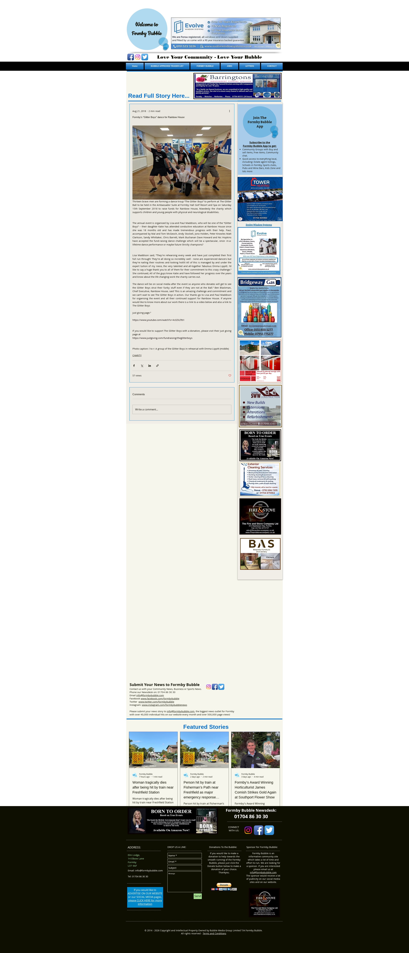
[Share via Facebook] (133, 365)
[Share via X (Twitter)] (141, 365)
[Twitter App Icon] (144, 57)
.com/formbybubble (168, 698)
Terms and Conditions (214, 933)
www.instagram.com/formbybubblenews (164, 704)
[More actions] (229, 111)
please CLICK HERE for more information (145, 902)
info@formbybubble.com (150, 695)
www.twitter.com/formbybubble (156, 701)
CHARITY (137, 355)
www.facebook (149, 698)
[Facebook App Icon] (130, 57)
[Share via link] (157, 365)
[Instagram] (137, 57)
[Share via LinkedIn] (149, 365)
